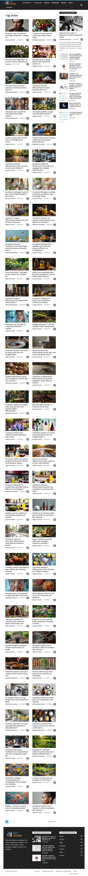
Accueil (7, 12)
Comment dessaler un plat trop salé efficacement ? (42, 113)
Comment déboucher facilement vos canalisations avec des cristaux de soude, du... (16, 753)
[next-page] (63, 122)
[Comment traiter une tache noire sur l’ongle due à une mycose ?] (44, 689)
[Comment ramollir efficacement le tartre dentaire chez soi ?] (44, 77)
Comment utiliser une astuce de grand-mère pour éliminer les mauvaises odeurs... (16, 461)
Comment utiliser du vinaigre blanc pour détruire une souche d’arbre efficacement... (16, 408)
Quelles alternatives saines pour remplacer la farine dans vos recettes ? (17, 378)
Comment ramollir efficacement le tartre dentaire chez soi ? (41, 88)
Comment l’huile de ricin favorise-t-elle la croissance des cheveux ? (43, 647)
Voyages (9, 7)
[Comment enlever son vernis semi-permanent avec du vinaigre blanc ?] (44, 425)
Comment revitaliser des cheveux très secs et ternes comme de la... (43, 726)
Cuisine (61, 855)
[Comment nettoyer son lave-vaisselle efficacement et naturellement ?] (17, 715)
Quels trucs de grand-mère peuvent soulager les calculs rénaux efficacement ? (43, 274)
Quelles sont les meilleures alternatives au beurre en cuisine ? (16, 515)
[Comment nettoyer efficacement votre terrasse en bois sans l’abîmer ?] (17, 156)
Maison (63, 3)
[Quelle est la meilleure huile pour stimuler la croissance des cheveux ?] (44, 505)
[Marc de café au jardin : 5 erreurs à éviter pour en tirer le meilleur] (44, 396)
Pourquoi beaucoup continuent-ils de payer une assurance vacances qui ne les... (75, 95)
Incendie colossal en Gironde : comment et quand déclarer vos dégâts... (76, 86)
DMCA (75, 871)
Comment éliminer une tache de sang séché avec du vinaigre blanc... (16, 352)
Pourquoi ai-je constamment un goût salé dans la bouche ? (17, 594)
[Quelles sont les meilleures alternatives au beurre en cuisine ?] (17, 505)
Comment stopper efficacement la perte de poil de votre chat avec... (16, 220)
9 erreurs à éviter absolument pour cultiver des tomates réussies (17, 569)
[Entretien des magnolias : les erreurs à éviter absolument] (17, 51)
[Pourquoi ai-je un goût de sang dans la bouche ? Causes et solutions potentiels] (17, 316)
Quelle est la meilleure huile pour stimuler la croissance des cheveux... (43, 515)
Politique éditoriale (47, 871)
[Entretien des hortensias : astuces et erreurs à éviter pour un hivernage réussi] (17, 77)
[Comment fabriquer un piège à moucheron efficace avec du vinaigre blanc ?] (44, 184)
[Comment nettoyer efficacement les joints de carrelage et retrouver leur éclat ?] (44, 477)
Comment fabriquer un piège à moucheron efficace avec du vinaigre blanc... (43, 194)
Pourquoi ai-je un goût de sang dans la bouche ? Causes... (15, 326)
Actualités (26, 3)
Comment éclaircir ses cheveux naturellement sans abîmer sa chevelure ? (43, 220)
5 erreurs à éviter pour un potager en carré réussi (42, 779)
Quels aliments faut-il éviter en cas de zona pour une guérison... (43, 595)
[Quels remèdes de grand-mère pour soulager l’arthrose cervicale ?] (44, 531)
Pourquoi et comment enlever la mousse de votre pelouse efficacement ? (43, 752)
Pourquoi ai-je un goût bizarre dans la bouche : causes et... (41, 62)
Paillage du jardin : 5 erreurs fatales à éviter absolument (43, 325)
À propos (37, 871)
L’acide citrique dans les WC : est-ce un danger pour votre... (16, 140)
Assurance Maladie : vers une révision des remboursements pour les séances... (75, 56)
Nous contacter (73, 874)
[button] (81, 5)
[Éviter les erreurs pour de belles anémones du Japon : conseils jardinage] (44, 611)
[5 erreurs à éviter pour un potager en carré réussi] (44, 770)
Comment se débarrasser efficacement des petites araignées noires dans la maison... (42, 379)
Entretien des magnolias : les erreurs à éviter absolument (16, 61)
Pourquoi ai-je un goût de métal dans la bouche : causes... (15, 114)
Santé (70, 3)
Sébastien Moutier (65, 39)
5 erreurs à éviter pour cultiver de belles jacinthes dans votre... (15, 435)
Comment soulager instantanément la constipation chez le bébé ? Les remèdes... (16, 781)
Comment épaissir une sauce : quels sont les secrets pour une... (16, 673)
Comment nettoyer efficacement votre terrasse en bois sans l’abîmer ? (16, 166)
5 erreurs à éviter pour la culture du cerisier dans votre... (42, 35)
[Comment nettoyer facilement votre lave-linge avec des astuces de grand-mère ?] (17, 236)
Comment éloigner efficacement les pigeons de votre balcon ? (16, 300)
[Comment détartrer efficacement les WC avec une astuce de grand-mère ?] (44, 342)
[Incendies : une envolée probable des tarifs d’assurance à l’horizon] (63, 76)
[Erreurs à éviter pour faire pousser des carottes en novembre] (44, 663)
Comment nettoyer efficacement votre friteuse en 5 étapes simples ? (43, 569)
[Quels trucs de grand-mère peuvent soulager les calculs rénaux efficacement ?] (44, 264)
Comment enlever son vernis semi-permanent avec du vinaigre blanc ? (43, 435)
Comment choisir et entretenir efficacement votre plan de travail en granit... (14, 542)
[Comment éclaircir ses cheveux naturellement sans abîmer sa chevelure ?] (44, 210)
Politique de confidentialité (63, 871)
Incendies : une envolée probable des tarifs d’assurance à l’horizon (75, 76)
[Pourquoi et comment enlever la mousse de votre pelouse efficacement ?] (44, 741)
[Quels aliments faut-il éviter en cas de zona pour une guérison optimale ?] (44, 585)
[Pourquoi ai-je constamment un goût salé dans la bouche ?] (17, 585)
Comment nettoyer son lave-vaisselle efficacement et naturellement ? (16, 726)
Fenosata (8, 64)
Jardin (61, 852)
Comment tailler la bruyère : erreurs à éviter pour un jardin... (16, 647)
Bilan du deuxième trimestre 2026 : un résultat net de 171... (75, 104)
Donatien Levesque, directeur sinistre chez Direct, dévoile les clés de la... (75, 66)
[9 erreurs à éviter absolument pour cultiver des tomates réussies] (17, 559)
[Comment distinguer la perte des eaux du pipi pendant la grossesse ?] (17, 184)
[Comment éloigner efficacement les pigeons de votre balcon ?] (17, 290)
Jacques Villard (10, 40)
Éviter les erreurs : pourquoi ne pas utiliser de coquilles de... (16, 274)
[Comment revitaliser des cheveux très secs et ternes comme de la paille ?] (44, 715)
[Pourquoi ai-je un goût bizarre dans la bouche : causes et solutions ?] (44, 51)
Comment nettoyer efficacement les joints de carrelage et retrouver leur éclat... (42, 488)
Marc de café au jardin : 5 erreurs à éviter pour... (42, 406)
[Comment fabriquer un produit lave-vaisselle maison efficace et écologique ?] (17, 477)
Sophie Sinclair (37, 66)
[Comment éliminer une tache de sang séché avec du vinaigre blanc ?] (17, 342)
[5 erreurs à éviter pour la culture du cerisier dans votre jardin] (44, 25)
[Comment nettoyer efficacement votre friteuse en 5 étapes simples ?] (44, 559)
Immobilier (55, 3)
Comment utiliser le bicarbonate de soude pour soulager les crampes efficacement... (43, 167)
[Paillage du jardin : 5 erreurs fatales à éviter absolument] (44, 316)
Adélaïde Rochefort (38, 40)
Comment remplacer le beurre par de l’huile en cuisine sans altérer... (41, 300)
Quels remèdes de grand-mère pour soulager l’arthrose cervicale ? (42, 541)
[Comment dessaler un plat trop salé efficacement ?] (44, 103)
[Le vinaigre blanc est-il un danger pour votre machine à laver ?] (17, 689)
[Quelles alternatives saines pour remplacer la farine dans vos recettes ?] (17, 368)
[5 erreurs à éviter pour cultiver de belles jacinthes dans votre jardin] (17, 425)
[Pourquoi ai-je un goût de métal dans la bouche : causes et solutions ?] (17, 103)
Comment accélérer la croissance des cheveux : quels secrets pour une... (15, 621)
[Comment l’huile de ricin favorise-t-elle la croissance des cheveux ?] (44, 637)
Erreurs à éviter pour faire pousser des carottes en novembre (42, 673)
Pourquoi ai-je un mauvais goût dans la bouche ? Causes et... (17, 35)
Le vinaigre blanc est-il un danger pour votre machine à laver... (16, 700)
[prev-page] (60, 122)
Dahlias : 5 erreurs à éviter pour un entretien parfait (15, 807)
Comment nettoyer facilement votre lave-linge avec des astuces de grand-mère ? (16, 247)
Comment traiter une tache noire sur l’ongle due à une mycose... (43, 700)
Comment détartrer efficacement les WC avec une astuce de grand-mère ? (44, 352)
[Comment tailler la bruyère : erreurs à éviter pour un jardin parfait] (17, 637)
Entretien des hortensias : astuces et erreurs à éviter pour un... (15, 88)
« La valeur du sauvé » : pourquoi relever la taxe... (76, 113)
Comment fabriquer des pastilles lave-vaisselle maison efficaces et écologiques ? (41, 247)
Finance (46, 3)
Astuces (61, 849)
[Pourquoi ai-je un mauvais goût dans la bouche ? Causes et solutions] (17, 25)
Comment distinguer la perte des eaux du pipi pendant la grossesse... (16, 194)
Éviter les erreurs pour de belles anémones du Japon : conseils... (43, 621)
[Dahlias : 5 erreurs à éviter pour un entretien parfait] (17, 798)
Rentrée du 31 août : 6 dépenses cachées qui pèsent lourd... (71, 35)
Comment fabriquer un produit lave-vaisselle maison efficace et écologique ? (16, 487)
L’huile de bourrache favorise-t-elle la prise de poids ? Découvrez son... (44, 140)
